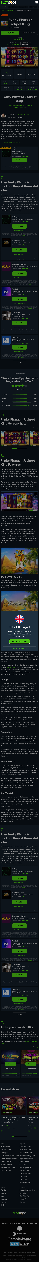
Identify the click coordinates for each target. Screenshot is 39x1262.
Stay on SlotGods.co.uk (19, 648)
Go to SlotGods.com (19, 641)
